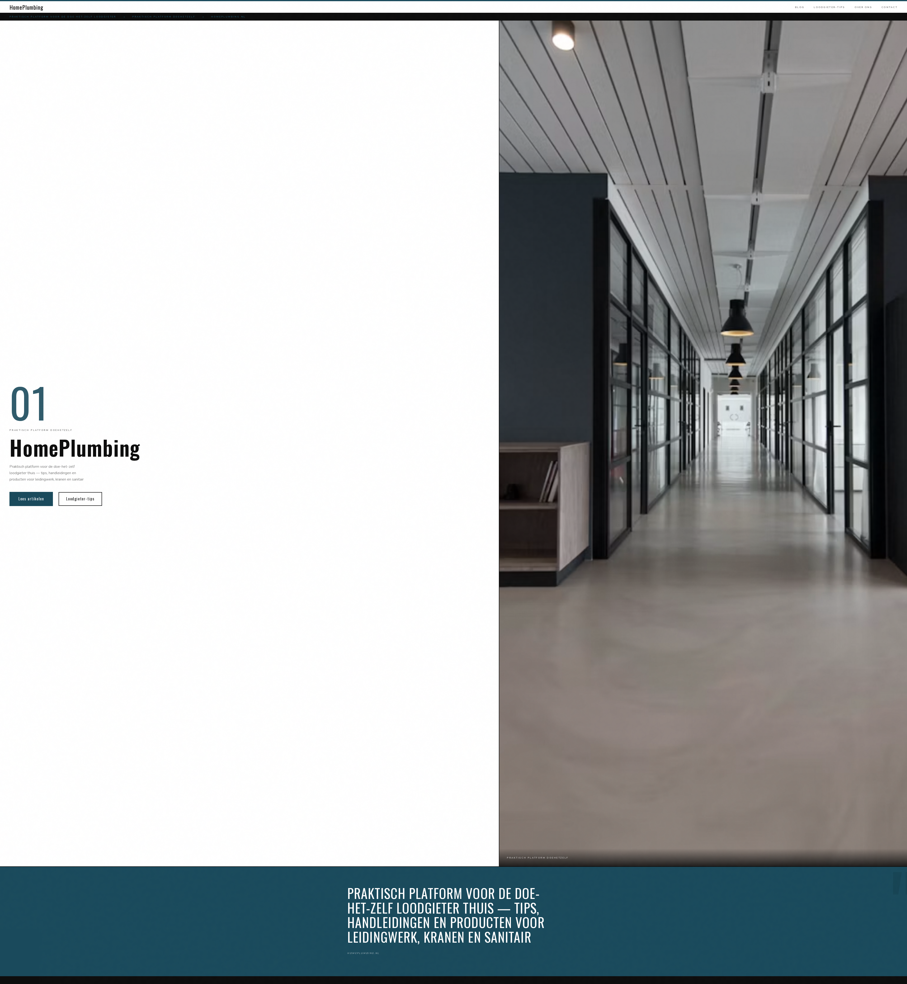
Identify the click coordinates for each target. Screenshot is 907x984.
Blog (799, 7)
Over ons (863, 7)
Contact (889, 7)
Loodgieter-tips (829, 7)
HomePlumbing (26, 7)
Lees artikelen (31, 499)
